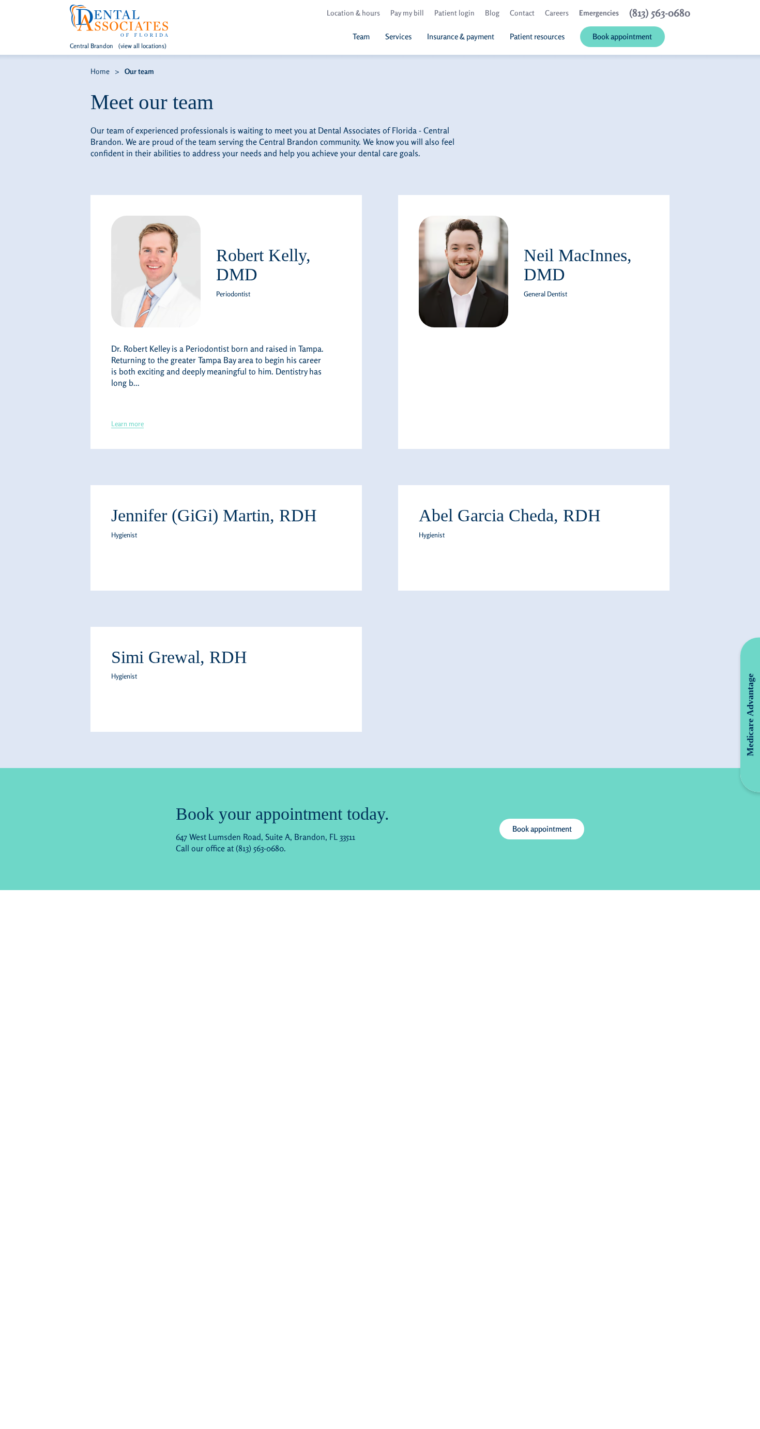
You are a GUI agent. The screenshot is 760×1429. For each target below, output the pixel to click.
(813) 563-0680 (260, 848)
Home (100, 71)
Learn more (127, 423)
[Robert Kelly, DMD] (156, 271)
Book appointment (542, 829)
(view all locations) (142, 46)
